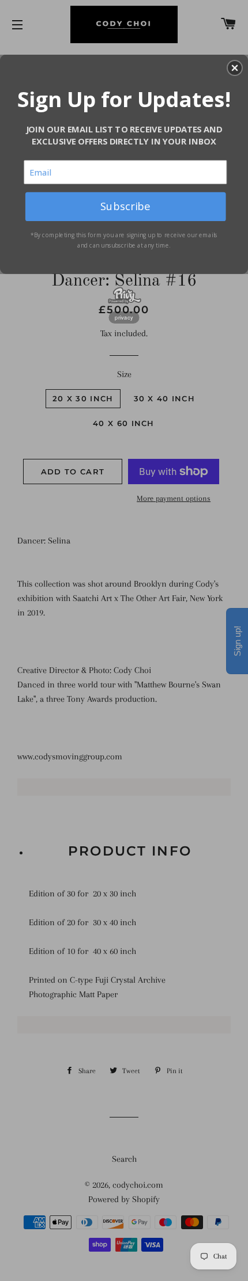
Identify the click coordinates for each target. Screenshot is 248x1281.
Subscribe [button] (125, 206)
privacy (124, 317)
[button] (235, 68)
